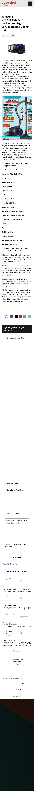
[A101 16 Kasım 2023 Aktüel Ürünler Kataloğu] (24, 583)
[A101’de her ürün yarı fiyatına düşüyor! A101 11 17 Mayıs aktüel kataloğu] (24, 636)
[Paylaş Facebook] (11, 316)
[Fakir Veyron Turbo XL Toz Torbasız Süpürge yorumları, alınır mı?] (10, 582)
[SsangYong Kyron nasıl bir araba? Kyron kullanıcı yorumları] (10, 617)
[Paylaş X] (16, 316)
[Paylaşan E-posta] (29, 316)
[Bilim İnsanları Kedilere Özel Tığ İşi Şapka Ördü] (24, 601)
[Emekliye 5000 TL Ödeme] (24, 620)
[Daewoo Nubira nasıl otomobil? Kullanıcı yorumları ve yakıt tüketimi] (17, 653)
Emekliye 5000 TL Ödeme (24, 626)
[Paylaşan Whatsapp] (24, 316)
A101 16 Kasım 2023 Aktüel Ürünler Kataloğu (24, 590)
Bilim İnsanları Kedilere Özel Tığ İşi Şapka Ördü (24, 608)
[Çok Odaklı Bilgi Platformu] (9, 3)
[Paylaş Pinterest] (20, 316)
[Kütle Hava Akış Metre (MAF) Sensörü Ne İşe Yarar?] (10, 599)
